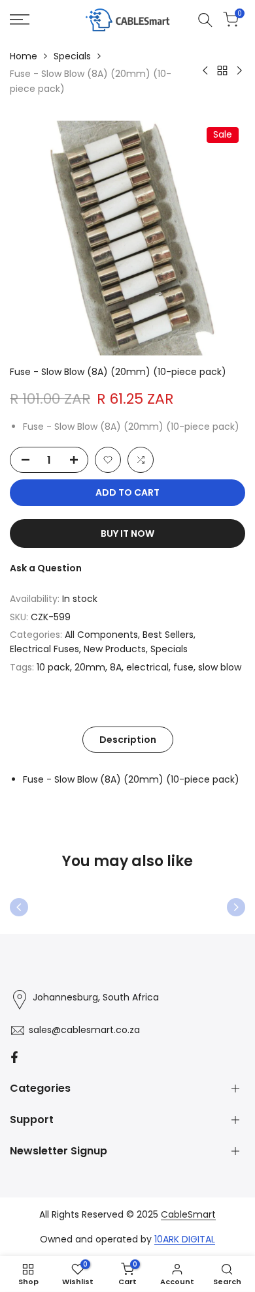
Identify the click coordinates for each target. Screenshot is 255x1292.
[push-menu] (19, 20)
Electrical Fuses (44, 648)
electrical (147, 667)
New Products (115, 648)
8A (116, 667)
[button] (108, 460)
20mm (90, 667)
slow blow (219, 667)
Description (127, 739)
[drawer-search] (205, 19)
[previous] (19, 907)
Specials (72, 56)
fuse (183, 667)
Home (23, 56)
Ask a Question (46, 568)
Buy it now (127, 533)
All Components (101, 634)
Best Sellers (168, 634)
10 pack (53, 667)
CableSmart (188, 1214)
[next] (236, 907)
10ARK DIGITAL (184, 1239)
